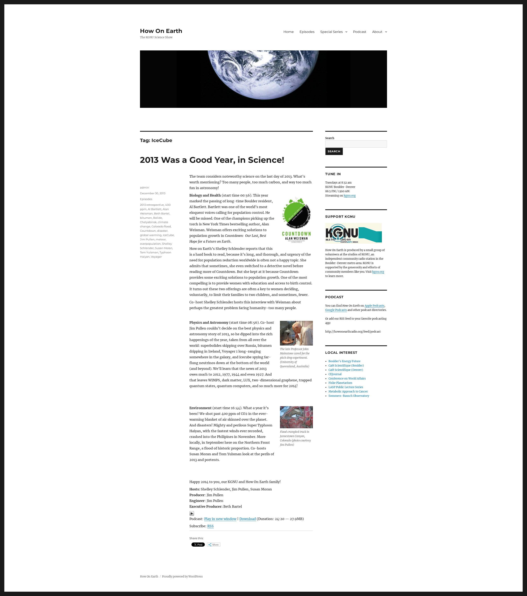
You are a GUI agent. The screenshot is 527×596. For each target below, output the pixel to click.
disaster (162, 230)
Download (247, 519)
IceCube (168, 235)
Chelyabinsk (148, 222)
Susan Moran (163, 248)
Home (288, 32)
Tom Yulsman (149, 252)
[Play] (251, 513)
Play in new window (220, 519)
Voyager (156, 256)
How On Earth (161, 30)
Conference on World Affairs (347, 378)
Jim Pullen (147, 239)
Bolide (157, 217)
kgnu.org (350, 195)
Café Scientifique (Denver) (346, 370)
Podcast (359, 32)
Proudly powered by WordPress (182, 576)
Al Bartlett (154, 209)
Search (329, 138)
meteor (161, 239)
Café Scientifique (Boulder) (346, 365)
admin (144, 187)
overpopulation (150, 243)
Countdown (148, 230)
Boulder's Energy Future (344, 361)
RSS (210, 526)
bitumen (146, 217)
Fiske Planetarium (340, 383)
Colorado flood (161, 226)
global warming (151, 235)
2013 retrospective (152, 204)
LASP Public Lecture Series (346, 387)
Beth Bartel (161, 213)
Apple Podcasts (374, 305)
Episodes (307, 32)
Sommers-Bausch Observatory (349, 396)
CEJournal (335, 374)
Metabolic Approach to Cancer (348, 391)
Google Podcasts (336, 310)
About (377, 32)
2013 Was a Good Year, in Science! (212, 160)
